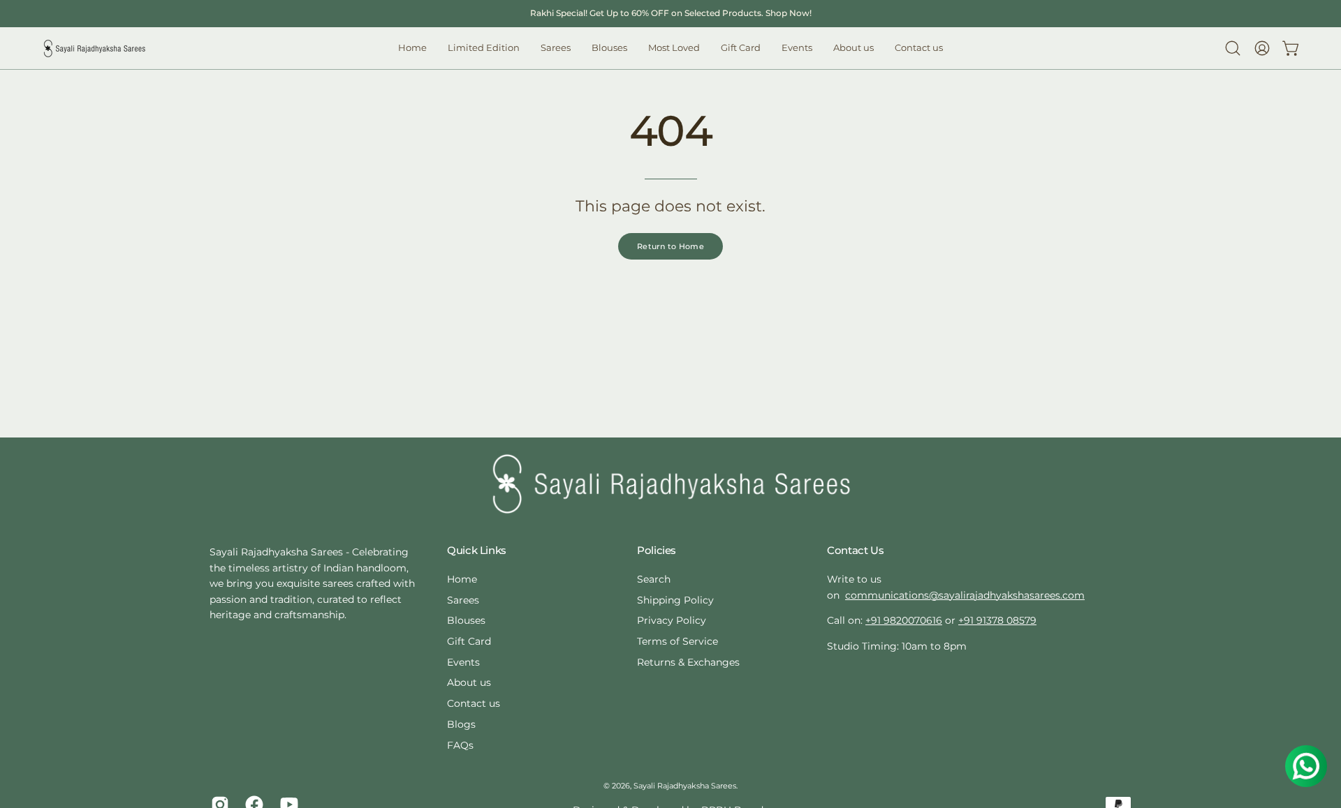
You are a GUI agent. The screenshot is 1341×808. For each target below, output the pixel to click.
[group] (670, 13)
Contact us (473, 703)
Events (463, 662)
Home (462, 579)
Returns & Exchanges (688, 662)
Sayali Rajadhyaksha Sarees (684, 786)
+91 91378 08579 (997, 620)
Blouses (466, 620)
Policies (656, 550)
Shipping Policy (675, 600)
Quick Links (476, 550)
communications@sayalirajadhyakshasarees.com (965, 595)
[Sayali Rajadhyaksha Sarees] (94, 48)
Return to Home (670, 246)
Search (653, 579)
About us (469, 682)
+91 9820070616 (903, 620)
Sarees (463, 600)
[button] (609, 48)
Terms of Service (677, 641)
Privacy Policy (671, 620)
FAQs (460, 745)
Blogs (461, 724)
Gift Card (469, 641)
